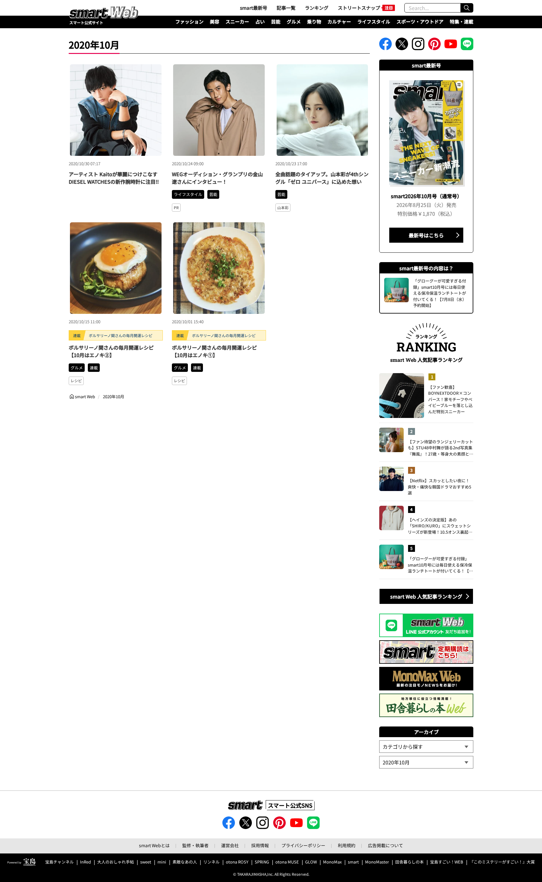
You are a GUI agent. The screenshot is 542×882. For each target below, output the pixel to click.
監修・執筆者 (195, 845)
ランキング (316, 7)
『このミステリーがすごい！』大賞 (502, 862)
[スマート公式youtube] (450, 46)
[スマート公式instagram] (418, 46)
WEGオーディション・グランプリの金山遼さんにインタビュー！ (217, 177)
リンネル (211, 862)
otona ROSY (237, 862)
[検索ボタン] (466, 7)
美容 (214, 21)
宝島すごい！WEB (446, 862)
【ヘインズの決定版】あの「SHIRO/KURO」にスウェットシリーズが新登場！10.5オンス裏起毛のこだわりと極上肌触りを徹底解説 (440, 526)
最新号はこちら (426, 235)
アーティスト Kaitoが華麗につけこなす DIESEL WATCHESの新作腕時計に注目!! (114, 177)
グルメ (294, 21)
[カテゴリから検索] (426, 746)
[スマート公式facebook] (385, 46)
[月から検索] (426, 762)
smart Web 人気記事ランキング (426, 596)
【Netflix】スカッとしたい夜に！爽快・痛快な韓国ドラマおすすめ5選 (439, 487)
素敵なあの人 (185, 862)
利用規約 (346, 845)
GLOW (311, 862)
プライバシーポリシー (303, 845)
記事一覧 (286, 7)
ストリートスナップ (359, 7)
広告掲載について (385, 845)
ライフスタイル (373, 21)
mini (161, 862)
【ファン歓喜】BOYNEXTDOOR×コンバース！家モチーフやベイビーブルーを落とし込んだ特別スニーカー (450, 399)
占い (260, 21)
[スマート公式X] (402, 46)
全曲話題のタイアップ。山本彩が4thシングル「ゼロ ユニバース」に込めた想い (322, 177)
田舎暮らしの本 (409, 862)
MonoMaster (377, 862)
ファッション (189, 21)
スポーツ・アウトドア (420, 21)
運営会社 (230, 845)
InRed (85, 862)
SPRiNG (262, 862)
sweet (145, 862)
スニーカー (237, 21)
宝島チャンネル (59, 862)
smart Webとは (154, 845)
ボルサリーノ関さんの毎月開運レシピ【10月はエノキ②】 (111, 351)
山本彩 (283, 207)
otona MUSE (287, 862)
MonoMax (332, 862)
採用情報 (260, 845)
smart (353, 862)
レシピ (76, 380)
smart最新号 (253, 7)
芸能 (275, 21)
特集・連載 (461, 21)
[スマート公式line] (467, 46)
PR (176, 207)
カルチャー (339, 21)
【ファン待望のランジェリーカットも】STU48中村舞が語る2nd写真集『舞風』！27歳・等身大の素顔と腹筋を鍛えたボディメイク (440, 448)
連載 (94, 368)
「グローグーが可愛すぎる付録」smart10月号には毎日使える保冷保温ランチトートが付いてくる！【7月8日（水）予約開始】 (440, 565)
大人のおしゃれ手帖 (115, 862)
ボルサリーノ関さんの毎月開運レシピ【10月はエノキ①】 (214, 351)
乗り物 (314, 21)
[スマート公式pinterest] (434, 46)
